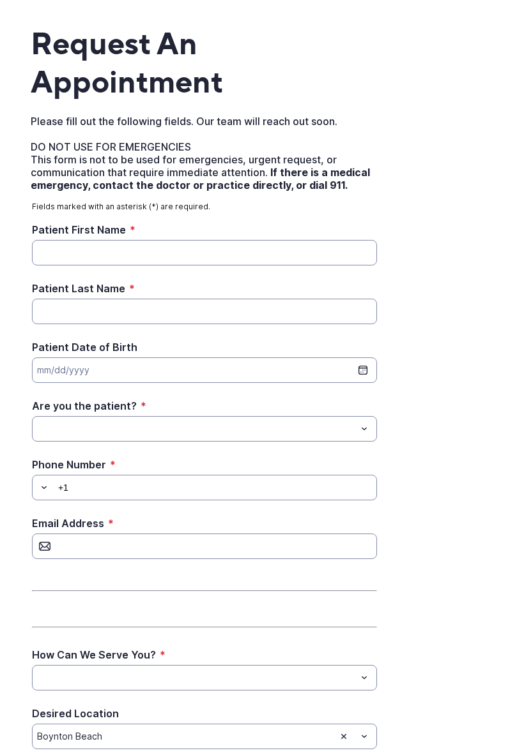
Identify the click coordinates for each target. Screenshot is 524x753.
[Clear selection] (344, 736)
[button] (42, 487)
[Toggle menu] (364, 429)
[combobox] (204, 429)
